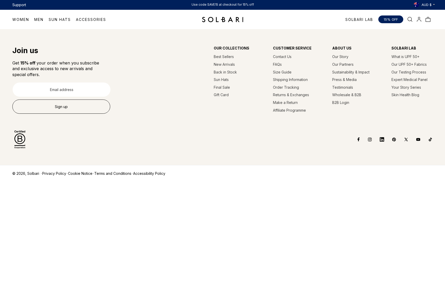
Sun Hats (221, 79)
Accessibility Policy (149, 173)
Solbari (33, 173)
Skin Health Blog (405, 95)
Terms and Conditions (112, 173)
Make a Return (285, 102)
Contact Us (282, 56)
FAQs (277, 64)
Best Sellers (224, 56)
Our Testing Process (408, 72)
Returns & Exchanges (291, 95)
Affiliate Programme (289, 110)
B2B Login (340, 102)
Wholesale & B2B (346, 95)
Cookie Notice (80, 173)
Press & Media (344, 79)
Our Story (340, 56)
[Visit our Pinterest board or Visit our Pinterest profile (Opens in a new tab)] (390, 139)
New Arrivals (224, 64)
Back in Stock (225, 72)
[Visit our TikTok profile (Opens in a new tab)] (427, 139)
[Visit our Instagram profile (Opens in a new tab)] (366, 139)
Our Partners (343, 64)
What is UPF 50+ (405, 56)
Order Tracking (286, 87)
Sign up (61, 106)
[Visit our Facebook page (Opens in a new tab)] (355, 139)
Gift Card (221, 95)
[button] (23, 19)
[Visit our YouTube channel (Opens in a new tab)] (414, 139)
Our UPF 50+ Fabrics (409, 64)
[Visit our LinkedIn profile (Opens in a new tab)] (378, 139)
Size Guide (282, 72)
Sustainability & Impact (351, 72)
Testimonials (342, 87)
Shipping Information (290, 79)
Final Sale (222, 87)
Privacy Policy (54, 173)
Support (19, 5)
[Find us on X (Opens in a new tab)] (402, 139)
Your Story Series (406, 87)
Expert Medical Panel (409, 79)
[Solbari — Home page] (222, 19)
